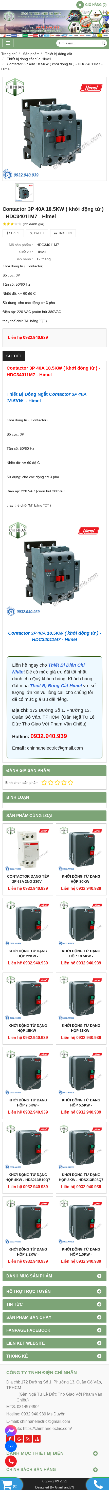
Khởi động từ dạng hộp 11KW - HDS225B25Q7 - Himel (81, 1031)
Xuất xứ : (26, 252)
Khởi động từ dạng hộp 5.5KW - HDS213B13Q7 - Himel (81, 1105)
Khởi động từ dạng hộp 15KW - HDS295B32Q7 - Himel (28, 1031)
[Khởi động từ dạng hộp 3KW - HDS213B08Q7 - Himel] (81, 1147)
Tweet (38, 233)
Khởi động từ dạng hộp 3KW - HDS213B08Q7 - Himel (81, 1180)
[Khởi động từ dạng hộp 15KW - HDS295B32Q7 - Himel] (27, 997)
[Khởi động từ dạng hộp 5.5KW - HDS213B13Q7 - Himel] (81, 1072)
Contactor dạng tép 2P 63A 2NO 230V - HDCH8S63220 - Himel (28, 881)
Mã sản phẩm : (21, 245)
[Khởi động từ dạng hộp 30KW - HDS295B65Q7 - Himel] (81, 848)
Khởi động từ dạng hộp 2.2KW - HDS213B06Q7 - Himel (28, 1254)
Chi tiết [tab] (13, 356)
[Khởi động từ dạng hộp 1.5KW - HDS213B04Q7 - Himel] (81, 1221)
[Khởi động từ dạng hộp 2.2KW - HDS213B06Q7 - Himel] (27, 1221)
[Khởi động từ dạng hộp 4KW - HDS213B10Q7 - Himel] (27, 1147)
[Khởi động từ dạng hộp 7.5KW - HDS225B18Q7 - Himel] (27, 1072)
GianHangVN (64, 1487)
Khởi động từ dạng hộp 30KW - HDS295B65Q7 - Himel (81, 881)
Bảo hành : (24, 259)
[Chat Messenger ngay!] (11, 1431)
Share (14, 233)
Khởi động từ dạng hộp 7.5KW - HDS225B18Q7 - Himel (28, 1105)
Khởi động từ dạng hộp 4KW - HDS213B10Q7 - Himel (28, 1180)
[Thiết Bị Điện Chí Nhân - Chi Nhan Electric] (54, 36)
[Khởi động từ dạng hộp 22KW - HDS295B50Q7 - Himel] (27, 923)
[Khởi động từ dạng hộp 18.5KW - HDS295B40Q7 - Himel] (81, 923)
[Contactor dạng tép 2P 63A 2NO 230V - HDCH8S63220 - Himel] (27, 848)
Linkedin (64, 233)
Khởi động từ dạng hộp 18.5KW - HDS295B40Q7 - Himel (81, 956)
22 (33, 224)
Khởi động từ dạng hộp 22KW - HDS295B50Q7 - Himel (28, 956)
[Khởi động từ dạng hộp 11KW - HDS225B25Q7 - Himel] (81, 997)
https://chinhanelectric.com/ (47, 1428)
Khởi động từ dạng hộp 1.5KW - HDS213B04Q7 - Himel (81, 1254)
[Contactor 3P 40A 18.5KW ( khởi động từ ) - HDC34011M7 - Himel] (54, 129)
